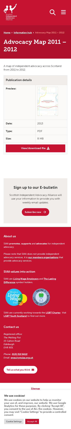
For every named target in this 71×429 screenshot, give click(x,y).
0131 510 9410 (19, 354)
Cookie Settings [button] (14, 421)
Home (7, 32)
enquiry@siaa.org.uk (22, 357)
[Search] (53, 12)
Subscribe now (33, 212)
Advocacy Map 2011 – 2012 (49, 32)
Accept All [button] (32, 421)
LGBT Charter (53, 312)
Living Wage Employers (25, 278)
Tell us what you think (18, 369)
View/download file (33, 148)
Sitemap (35, 388)
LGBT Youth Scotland (15, 315)
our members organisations (43, 257)
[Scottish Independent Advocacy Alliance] (10, 12)
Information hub (23, 32)
